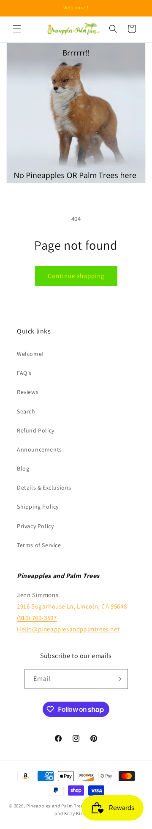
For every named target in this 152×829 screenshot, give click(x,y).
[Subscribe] (118, 679)
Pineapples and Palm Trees (56, 806)
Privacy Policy (35, 526)
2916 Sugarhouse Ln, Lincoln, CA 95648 (72, 606)
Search (26, 411)
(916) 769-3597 (37, 618)
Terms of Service (39, 545)
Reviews (27, 392)
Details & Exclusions (44, 487)
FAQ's (24, 373)
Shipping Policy (38, 506)
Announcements (39, 449)
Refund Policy (35, 430)
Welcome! (30, 354)
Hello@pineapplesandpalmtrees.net (68, 629)
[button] (17, 28)
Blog (23, 468)
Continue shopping (76, 276)
